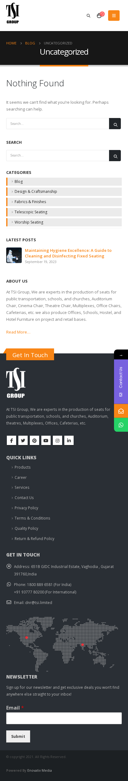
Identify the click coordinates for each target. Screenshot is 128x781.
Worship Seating (29, 222)
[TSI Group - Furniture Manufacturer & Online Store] (18, 15)
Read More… (18, 332)
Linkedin (69, 440)
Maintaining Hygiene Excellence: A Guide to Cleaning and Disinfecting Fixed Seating (68, 253)
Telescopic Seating (31, 212)
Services (22, 487)
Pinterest (34, 440)
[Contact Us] (121, 411)
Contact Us (24, 497)
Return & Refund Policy (34, 538)
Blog (19, 181)
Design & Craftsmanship (36, 191)
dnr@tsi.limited (38, 602)
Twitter (23, 440)
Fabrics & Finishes (30, 201)
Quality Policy (26, 528)
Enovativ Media (39, 770)
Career (21, 477)
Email (15, 708)
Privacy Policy (26, 507)
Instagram (57, 440)
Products (23, 467)
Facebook (11, 440)
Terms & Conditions (32, 517)
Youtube (46, 440)
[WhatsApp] (121, 425)
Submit (18, 736)
